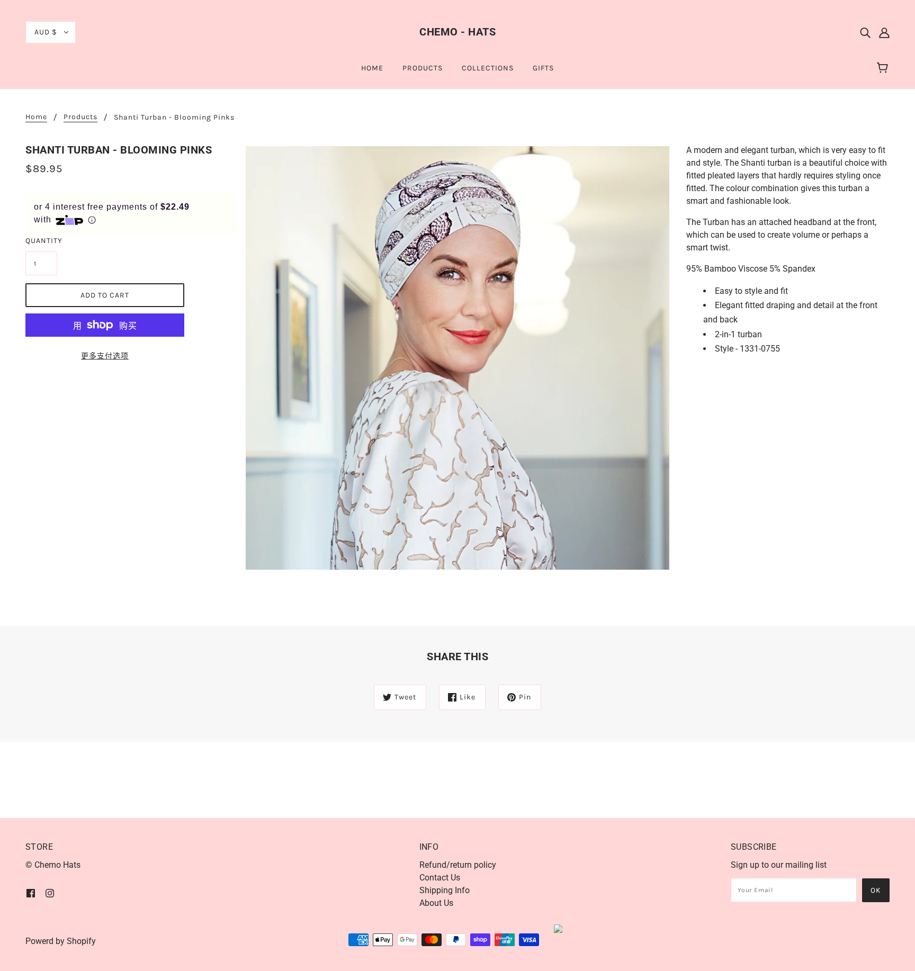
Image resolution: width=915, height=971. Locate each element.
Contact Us (439, 878)
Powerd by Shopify (60, 941)
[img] (865, 32)
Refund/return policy (457, 865)
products (80, 117)
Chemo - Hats (457, 31)
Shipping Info (444, 890)
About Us (436, 903)
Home (36, 117)
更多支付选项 (105, 356)
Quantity (41, 240)
